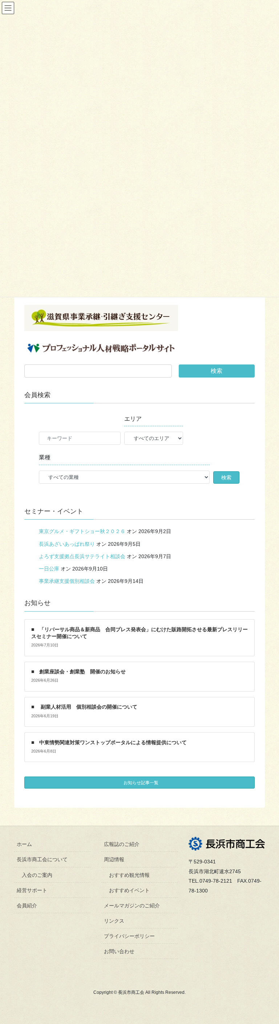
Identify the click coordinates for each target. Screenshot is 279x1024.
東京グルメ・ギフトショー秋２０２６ (82, 531)
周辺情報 (114, 859)
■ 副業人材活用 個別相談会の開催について (84, 707)
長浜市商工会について (42, 859)
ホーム (24, 844)
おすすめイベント (129, 890)
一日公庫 (49, 569)
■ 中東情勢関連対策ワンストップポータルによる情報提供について (109, 742)
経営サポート (32, 890)
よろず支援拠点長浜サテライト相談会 (82, 556)
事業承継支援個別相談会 (67, 581)
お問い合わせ (119, 951)
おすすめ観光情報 (129, 875)
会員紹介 (27, 905)
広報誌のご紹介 (122, 844)
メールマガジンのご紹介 (132, 905)
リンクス (114, 921)
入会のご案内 (37, 875)
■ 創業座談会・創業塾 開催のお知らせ (78, 671)
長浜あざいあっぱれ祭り (67, 544)
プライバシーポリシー (129, 936)
